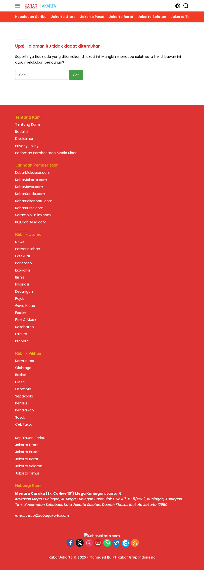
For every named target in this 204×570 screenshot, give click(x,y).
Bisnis (19, 277)
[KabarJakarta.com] (40, 5)
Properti (22, 341)
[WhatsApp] (107, 543)
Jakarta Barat (26, 459)
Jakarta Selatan (28, 466)
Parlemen (23, 263)
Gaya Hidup (25, 305)
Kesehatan (24, 326)
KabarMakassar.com (32, 172)
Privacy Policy (27, 145)
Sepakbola (24, 396)
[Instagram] (89, 543)
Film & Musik (25, 319)
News (19, 241)
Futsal (20, 382)
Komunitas (24, 360)
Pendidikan (24, 410)
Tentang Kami (27, 124)
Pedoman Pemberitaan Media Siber (46, 152)
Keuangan (24, 291)
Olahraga (23, 367)
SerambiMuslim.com (33, 214)
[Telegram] (116, 543)
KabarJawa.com (29, 186)
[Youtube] (98, 543)
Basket (21, 374)
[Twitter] (80, 543)
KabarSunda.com (30, 193)
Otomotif (23, 388)
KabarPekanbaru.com (33, 200)
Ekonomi (22, 270)
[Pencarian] (186, 6)
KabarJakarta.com (31, 179)
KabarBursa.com (29, 207)
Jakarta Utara (27, 444)
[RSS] (135, 543)
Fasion (20, 312)
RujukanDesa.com (30, 222)
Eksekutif (22, 256)
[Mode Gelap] (178, 6)
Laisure (21, 333)
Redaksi (21, 131)
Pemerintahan (27, 248)
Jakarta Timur (27, 473)
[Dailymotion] (126, 543)
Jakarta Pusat (27, 451)
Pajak (19, 298)
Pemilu (21, 403)
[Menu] (18, 5)
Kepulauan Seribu (30, 437)
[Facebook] (70, 543)
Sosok (20, 417)
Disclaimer (24, 138)
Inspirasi (22, 284)
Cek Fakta (23, 424)
